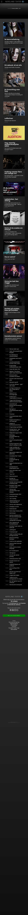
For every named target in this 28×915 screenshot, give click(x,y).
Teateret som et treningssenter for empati (14, 578)
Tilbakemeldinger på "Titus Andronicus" (13, 501)
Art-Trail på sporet (12, 550)
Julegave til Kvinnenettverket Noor (13, 424)
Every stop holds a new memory (13, 471)
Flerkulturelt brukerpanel (14, 584)
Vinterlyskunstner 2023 (13, 558)
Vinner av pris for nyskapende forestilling (13, 519)
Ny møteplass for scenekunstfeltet (12, 355)
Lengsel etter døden (12, 575)
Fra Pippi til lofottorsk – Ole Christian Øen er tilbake (13, 389)
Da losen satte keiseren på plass (14, 379)
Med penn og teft (12, 382)
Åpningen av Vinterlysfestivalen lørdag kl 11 (14, 410)
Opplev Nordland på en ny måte (14, 463)
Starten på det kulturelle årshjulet (13, 544)
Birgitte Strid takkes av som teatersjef (13, 420)
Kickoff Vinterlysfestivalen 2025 (14, 440)
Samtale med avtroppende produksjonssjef (14, 482)
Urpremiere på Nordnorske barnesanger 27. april (14, 405)
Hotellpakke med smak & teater (14, 359)
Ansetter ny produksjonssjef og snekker (12, 459)
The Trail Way (11, 498)
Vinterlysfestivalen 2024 (13, 494)
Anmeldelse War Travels (13, 456)
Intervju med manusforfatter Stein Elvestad (13, 490)
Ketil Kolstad (10, 513)
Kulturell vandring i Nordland (12, 538)
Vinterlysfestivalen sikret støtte (14, 416)
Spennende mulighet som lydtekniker (14, 453)
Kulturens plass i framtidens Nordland (13, 375)
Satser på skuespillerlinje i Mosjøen (14, 351)
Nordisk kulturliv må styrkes (12, 561)
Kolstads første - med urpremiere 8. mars (13, 429)
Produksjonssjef (11, 532)
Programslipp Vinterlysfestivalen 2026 (13, 366)
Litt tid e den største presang (12, 555)
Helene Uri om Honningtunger (11, 393)
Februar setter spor (12, 349)
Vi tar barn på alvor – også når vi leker (14, 385)
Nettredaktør (14, 629)
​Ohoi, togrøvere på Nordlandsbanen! (12, 523)
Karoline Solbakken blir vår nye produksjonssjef (13, 516)
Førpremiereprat (12, 476)
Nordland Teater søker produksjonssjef (13, 486)
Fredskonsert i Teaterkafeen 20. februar (14, 397)
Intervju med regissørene (14, 504)
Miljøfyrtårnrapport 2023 (14, 433)
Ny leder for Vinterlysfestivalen (12, 479)
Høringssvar (10, 553)
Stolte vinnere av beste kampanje (13, 547)
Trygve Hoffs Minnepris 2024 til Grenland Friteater (14, 401)
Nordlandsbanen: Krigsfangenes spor (12, 467)
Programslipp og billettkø (14, 427)
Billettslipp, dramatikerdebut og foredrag (12, 436)
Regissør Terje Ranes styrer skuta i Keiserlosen (14, 372)
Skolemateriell (11, 508)
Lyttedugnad (11, 529)
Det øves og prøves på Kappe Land (13, 572)
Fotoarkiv (14, 626)
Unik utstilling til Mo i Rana (13, 568)
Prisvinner (10, 414)
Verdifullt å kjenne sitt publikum (13, 565)
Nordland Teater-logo (14, 628)
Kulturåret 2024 (11, 496)
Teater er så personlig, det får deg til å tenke (14, 534)
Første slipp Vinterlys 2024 (14, 511)
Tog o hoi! (10, 474)
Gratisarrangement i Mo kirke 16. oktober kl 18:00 (14, 444)
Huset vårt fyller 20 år (13, 369)
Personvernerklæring (14, 622)
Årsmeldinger (14, 625)
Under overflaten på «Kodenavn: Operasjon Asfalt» (13, 449)
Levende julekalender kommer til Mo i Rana (13, 362)
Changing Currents (12, 506)
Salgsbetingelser (14, 623)
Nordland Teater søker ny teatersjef (14, 526)
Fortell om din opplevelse (14, 541)
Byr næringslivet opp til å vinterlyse (14, 581)
